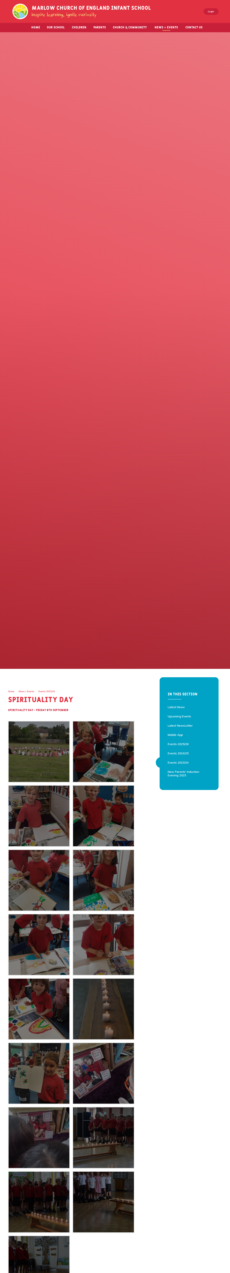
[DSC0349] (103, 1009)
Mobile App (175, 735)
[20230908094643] (39, 1009)
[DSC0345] (39, 1202)
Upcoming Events (179, 716)
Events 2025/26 (178, 744)
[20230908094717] (39, 816)
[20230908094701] (103, 880)
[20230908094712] (103, 816)
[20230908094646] (103, 944)
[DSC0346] (103, 1202)
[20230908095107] (39, 1073)
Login (211, 11)
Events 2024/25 (178, 753)
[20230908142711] (39, 1137)
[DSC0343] (103, 1137)
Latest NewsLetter (180, 725)
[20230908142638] (103, 1073)
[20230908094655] (39, 944)
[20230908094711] (39, 880)
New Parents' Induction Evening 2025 (183, 773)
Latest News (176, 707)
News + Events (26, 691)
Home (11, 691)
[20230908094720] (103, 751)
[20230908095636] (39, 751)
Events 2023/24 (47, 691)
